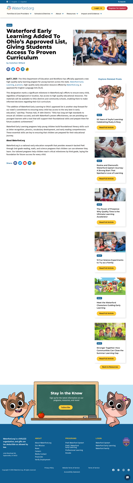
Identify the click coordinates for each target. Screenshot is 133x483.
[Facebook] (113, 470)
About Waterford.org (43, 443)
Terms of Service (94, 468)
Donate (68, 453)
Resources (71, 14)
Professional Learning (74, 450)
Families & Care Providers (18, 14)
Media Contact (40, 454)
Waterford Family (102, 448)
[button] (8, 69)
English (14, 2)
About (58, 14)
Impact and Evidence (90, 14)
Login (96, 8)
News (37, 448)
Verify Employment (42, 460)
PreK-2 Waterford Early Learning (72, 446)
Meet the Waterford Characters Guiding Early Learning (108, 305)
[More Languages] (7, 1)
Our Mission (40, 446)
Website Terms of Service (71, 468)
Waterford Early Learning (106, 446)
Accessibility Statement (72, 472)
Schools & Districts (42, 14)
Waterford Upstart (103, 443)
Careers (38, 451)
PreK (74, 443)
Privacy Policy (49, 468)
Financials (39, 457)
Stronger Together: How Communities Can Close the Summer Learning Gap (110, 350)
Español (24, 2)
